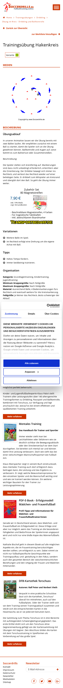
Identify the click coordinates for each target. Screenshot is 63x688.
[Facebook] (33, 681)
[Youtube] (49, 681)
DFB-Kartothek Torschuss (35, 581)
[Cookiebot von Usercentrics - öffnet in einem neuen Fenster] (47, 306)
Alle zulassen (31, 363)
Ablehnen (31, 380)
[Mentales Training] (10, 433)
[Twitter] (41, 681)
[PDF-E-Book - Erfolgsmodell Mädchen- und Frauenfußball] (10, 509)
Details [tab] (31, 313)
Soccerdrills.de (18, 7)
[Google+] (57, 681)
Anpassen (30, 372)
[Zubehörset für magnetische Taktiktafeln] (31, 223)
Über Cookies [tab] (52, 313)
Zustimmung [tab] (11, 313)
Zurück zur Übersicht (16, 28)
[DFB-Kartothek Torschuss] (10, 590)
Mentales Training (30, 424)
